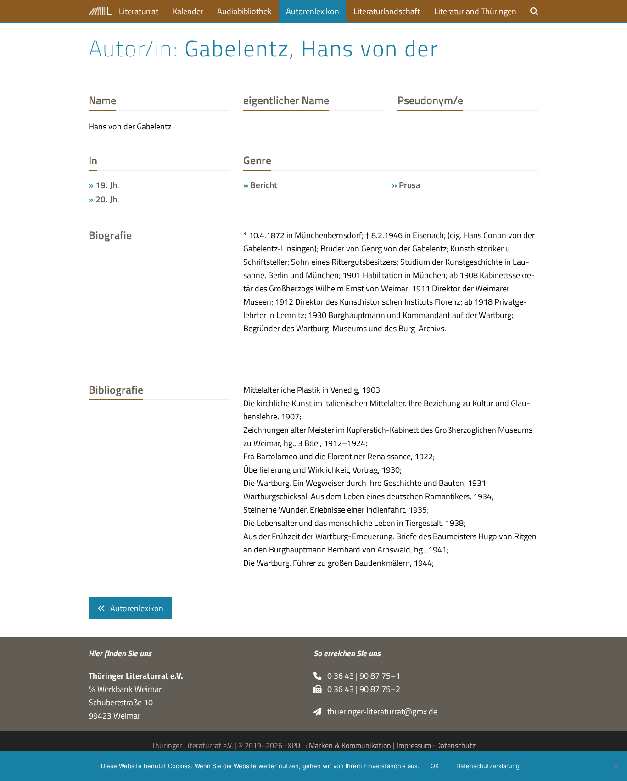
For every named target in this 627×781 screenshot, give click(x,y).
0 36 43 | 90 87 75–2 (361, 689)
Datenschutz (456, 745)
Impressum (414, 745)
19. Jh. (107, 185)
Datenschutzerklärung (488, 766)
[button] (534, 11)
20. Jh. (107, 199)
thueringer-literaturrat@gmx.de (379, 711)
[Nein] (615, 765)
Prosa (409, 185)
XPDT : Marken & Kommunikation (339, 745)
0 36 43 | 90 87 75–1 (361, 675)
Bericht (263, 185)
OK (435, 766)
